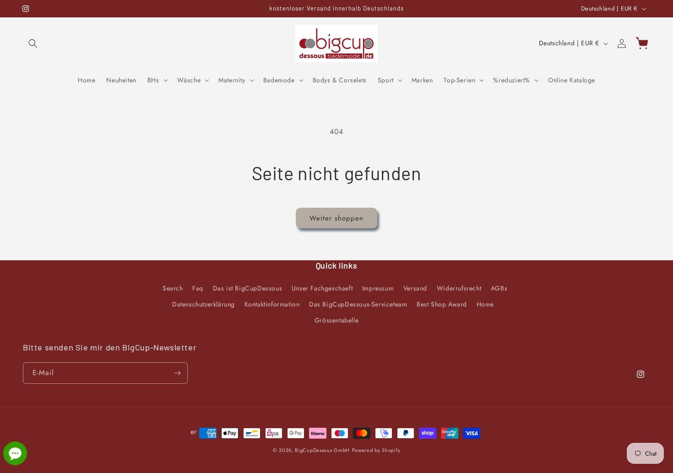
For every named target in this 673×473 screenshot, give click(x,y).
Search (173, 288)
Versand (415, 288)
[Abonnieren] (177, 373)
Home (485, 304)
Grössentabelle (336, 320)
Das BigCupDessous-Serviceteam (358, 304)
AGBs (499, 288)
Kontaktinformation (272, 304)
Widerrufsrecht (459, 288)
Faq (197, 288)
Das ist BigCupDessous (247, 288)
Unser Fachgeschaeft (322, 288)
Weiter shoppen (336, 218)
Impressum (378, 288)
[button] (33, 43)
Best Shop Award (442, 304)
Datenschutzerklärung (203, 304)
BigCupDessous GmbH (322, 450)
